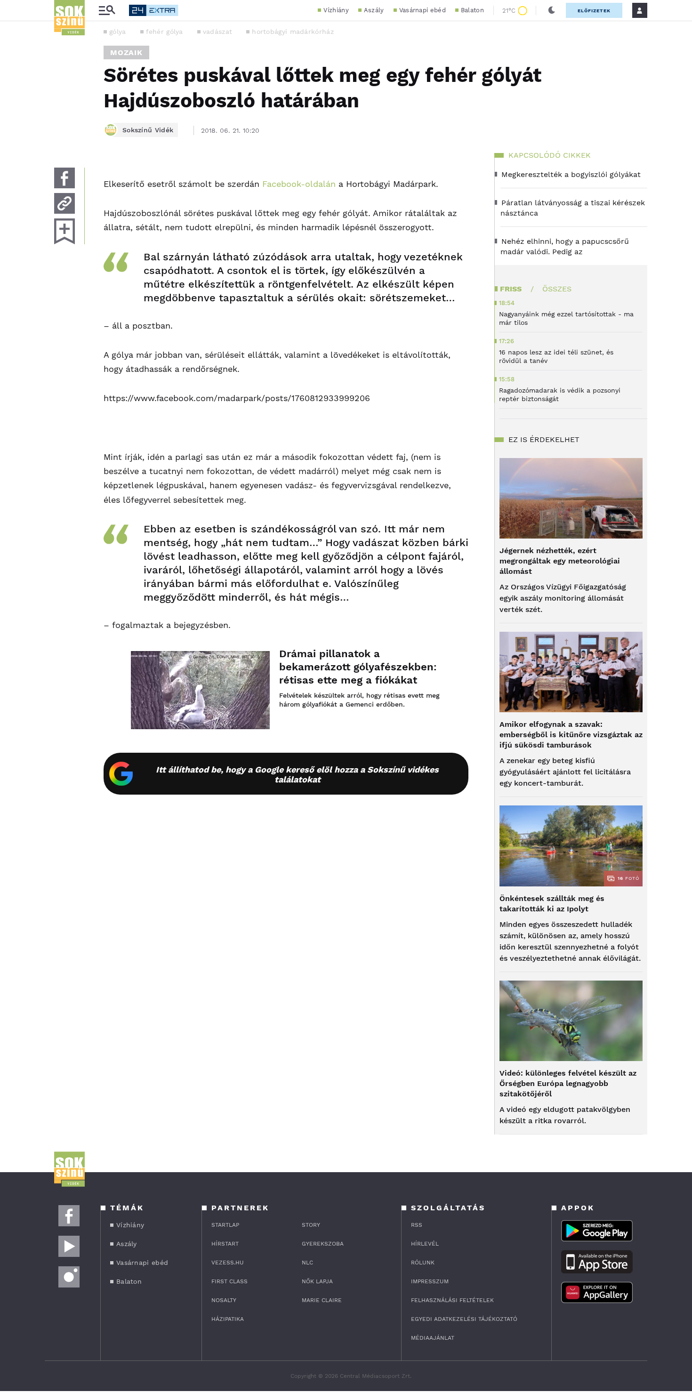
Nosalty (223, 1300)
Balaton (472, 10)
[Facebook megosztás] (64, 178)
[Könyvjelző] (64, 231)
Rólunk (423, 1262)
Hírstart (225, 1243)
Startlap (225, 1225)
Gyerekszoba (323, 1243)
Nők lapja (317, 1281)
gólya (117, 31)
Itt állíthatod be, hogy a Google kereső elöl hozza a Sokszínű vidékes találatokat (297, 774)
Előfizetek (594, 10)
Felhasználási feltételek (452, 1300)
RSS (416, 1225)
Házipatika (227, 1319)
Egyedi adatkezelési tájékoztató (464, 1319)
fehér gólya (164, 31)
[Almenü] (107, 10)
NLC (307, 1262)
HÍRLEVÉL (425, 1243)
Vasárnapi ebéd (422, 10)
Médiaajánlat (432, 1338)
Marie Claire (322, 1300)
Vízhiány (335, 10)
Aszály (374, 10)
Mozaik (126, 52)
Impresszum (430, 1281)
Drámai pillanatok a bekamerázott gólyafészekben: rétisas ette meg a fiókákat (358, 667)
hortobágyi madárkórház (293, 31)
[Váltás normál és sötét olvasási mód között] (551, 10)
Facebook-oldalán (299, 184)
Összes (556, 288)
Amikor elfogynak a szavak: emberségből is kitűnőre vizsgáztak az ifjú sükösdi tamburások (571, 734)
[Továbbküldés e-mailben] (64, 203)
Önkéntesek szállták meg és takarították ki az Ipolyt (551, 903)
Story (311, 1225)
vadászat (217, 31)
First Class (229, 1281)
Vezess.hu (227, 1262)
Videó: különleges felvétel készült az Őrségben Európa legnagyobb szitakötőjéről (567, 1083)
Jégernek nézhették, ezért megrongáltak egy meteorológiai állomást (559, 561)
